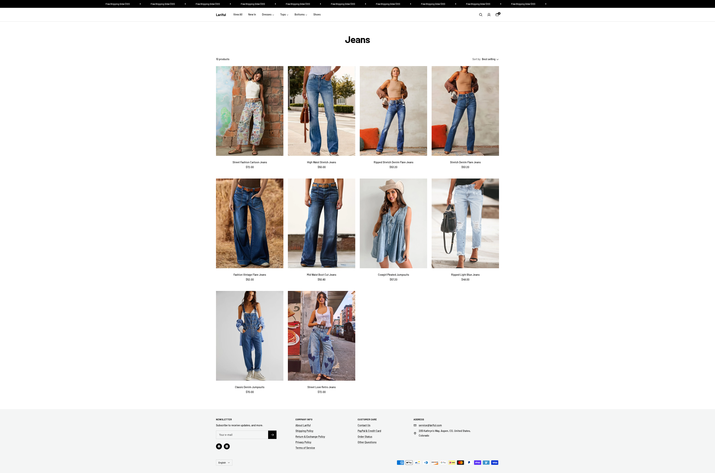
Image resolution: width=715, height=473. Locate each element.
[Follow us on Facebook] (219, 446)
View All (237, 14)
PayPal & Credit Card (369, 430)
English (222, 462)
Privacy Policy (303, 442)
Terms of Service (305, 447)
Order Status (365, 436)
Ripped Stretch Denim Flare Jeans (393, 162)
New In (252, 14)
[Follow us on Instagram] (227, 446)
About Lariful (303, 425)
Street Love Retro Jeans (321, 387)
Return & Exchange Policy (310, 436)
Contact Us (364, 425)
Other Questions (367, 442)
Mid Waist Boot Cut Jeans (321, 274)
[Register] (272, 435)
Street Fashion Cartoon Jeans (250, 162)
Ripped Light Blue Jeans (465, 274)
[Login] (489, 15)
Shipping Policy (304, 430)
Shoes (317, 14)
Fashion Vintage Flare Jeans (249, 274)
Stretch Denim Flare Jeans (465, 162)
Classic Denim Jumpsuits (249, 387)
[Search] (481, 15)
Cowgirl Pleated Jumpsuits (393, 274)
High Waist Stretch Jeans (321, 162)
